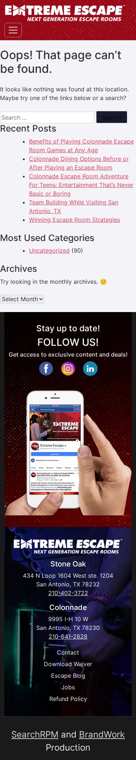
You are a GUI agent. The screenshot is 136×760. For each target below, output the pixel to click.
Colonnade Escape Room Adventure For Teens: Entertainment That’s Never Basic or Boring (81, 185)
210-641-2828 (68, 636)
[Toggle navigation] (13, 30)
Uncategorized (49, 250)
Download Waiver (68, 664)
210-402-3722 (68, 593)
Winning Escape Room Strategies (74, 219)
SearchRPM (34, 734)
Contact (68, 652)
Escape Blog (68, 675)
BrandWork (102, 734)
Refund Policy (68, 698)
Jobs (68, 687)
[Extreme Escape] (65, 13)
